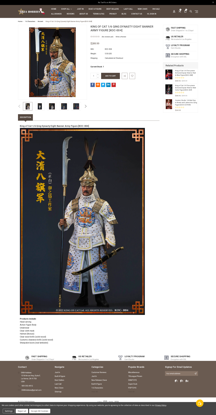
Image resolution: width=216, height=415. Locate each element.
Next (86, 106)
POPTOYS (132, 388)
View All (95, 392)
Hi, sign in (151, 14)
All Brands (56, 14)
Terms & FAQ (98, 14)
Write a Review (121, 37)
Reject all (22, 411)
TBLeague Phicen (135, 376)
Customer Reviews (99, 372)
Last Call (128, 9)
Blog (124, 14)
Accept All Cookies (39, 411)
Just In (80, 9)
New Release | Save (99, 380)
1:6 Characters (97, 388)
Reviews (70, 14)
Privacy (113, 14)
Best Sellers (112, 9)
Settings (9, 411)
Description (25, 117)
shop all (65, 9)
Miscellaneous (134, 372)
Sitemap (58, 392)
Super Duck (132, 384)
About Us (83, 14)
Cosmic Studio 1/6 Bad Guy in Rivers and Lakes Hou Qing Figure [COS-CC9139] (186, 102)
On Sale (156, 9)
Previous (19, 106)
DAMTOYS (132, 380)
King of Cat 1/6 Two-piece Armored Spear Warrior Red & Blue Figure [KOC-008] (185, 73)
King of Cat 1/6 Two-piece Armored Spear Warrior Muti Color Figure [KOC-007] (185, 88)
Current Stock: (97, 67)
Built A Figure (95, 9)
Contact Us (136, 14)
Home (53, 9)
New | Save (143, 9)
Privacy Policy (160, 405)
